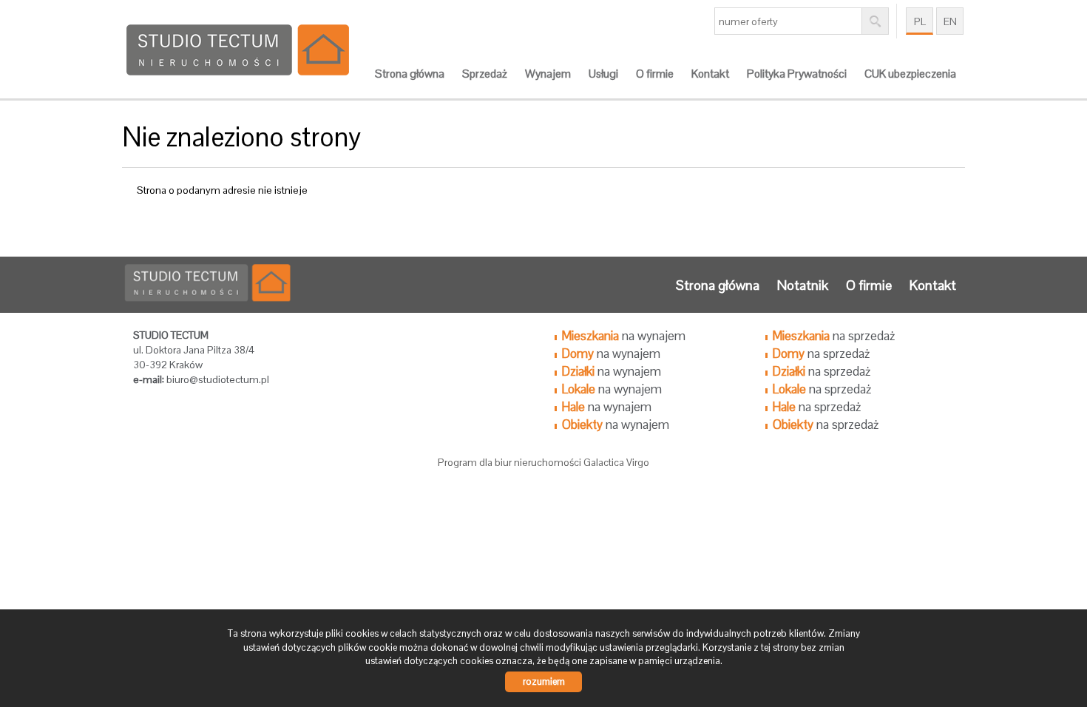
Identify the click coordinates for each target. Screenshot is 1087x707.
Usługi (603, 74)
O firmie (655, 74)
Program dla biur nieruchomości (510, 462)
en (950, 21)
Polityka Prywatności (797, 74)
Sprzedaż (484, 74)
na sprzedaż (834, 336)
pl (920, 21)
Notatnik (802, 285)
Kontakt (710, 74)
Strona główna (409, 74)
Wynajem (548, 74)
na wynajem (623, 336)
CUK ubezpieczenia (910, 74)
